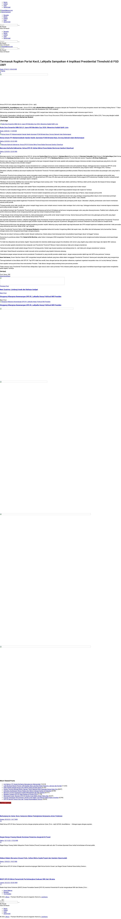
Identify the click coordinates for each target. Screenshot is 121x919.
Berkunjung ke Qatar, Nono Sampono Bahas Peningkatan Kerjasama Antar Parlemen (31, 816)
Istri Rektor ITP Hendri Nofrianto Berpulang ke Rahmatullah (22, 784)
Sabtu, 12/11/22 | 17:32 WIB (9, 840)
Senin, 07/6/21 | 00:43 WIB (8, 69)
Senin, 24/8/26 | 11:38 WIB (8, 131)
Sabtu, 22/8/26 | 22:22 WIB (8, 141)
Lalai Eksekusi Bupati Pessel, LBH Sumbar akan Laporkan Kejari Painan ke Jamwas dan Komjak (33, 786)
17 (1, 884)
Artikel (6, 4)
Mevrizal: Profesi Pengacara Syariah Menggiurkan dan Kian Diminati (24, 792)
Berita (5, 2)
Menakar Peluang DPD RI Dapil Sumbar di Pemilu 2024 (20, 794)
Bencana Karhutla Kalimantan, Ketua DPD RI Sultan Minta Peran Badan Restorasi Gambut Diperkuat (37, 148)
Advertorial (7, 7)
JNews (7, 897)
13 (1, 821)
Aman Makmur (8, 890)
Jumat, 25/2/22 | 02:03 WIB (8, 883)
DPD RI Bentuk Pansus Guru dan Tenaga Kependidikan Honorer (23, 799)
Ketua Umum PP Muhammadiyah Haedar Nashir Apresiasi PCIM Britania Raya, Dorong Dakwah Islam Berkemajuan (42, 138)
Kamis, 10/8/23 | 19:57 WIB (8, 861)
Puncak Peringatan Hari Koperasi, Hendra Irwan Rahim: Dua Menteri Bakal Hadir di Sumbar (31, 797)
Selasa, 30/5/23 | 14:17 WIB (9, 819)
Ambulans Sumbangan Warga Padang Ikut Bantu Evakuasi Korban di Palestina (27, 791)
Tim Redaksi (7, 894)
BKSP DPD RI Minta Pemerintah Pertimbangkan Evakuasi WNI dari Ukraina (27, 879)
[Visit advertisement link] (5, 12)
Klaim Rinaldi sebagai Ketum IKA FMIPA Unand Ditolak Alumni (22, 787)
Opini (5, 5)
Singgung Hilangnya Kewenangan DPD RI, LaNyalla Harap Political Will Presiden (30, 305)
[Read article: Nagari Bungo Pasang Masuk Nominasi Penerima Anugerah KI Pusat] (60, 830)
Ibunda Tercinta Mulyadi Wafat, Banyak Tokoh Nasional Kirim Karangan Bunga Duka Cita (30, 789)
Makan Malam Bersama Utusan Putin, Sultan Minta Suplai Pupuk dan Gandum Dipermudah (33, 858)
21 (1, 842)
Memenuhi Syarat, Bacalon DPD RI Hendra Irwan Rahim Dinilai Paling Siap (26, 796)
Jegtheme (44, 897)
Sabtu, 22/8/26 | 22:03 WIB (8, 151)
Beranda (6, 15)
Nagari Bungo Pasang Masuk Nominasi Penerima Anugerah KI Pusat (25, 837)
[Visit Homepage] (6, 10)
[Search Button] (18, 25)
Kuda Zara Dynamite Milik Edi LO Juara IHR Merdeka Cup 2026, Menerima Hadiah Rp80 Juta (34, 127)
